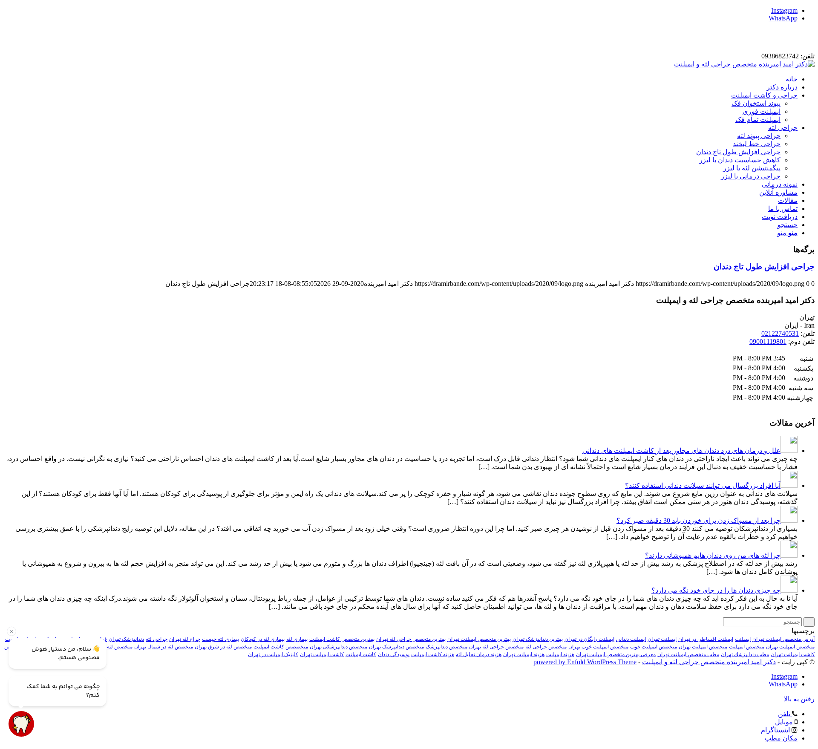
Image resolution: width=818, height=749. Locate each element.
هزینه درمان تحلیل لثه (478, 654)
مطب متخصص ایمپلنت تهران (688, 654)
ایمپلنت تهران (662, 639)
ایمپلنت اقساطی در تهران (705, 639)
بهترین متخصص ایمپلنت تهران (479, 639)
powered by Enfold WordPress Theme (585, 661)
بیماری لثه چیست (220, 639)
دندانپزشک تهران (126, 639)
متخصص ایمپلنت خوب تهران (598, 647)
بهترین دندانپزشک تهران (538, 639)
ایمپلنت (743, 639)
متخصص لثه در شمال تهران (163, 647)
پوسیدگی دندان (393, 654)
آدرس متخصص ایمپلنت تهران (783, 639)
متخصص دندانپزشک (446, 647)
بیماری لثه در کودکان (263, 639)
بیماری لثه (297, 639)
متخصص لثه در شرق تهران (223, 647)
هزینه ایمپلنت (560, 654)
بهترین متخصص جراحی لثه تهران (411, 639)
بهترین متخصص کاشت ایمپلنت (341, 639)
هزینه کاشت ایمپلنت (432, 654)
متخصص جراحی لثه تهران (496, 647)
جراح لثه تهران (184, 639)
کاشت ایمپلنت (361, 654)
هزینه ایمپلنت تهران (523, 654)
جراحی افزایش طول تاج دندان (764, 266)
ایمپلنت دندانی (631, 639)
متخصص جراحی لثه (546, 647)
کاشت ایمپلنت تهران (322, 654)
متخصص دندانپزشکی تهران (338, 647)
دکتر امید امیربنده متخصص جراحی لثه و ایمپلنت (709, 661)
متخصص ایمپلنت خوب (653, 647)
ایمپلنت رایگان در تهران (589, 639)
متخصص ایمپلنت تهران (703, 647)
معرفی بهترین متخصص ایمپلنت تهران (616, 654)
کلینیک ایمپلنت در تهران (273, 654)
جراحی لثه (156, 639)
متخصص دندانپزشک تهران (396, 647)
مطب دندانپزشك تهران (745, 654)
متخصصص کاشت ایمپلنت (280, 647)
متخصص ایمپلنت (746, 647)
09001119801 (767, 341)
